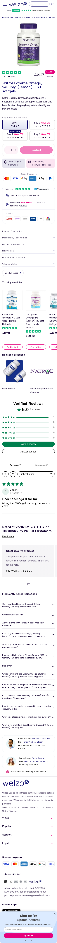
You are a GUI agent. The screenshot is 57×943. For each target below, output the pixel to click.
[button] (5, 4)
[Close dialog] (54, 913)
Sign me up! (28, 936)
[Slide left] (22, 584)
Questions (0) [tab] (41, 465)
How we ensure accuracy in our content (28, 772)
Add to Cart (12, 347)
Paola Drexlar (38, 758)
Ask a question (28, 451)
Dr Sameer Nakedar (40, 739)
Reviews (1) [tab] (15, 465)
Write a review (28, 444)
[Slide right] (35, 584)
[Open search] (5, 474)
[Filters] (13, 474)
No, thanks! (28, 940)
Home (5, 17)
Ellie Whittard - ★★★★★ (19, 571)
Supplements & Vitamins (20, 17)
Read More (8, 536)
